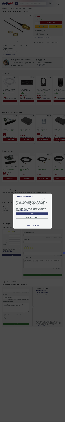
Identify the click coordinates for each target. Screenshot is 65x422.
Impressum (28, 225)
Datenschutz (36, 225)
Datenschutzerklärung (24, 210)
